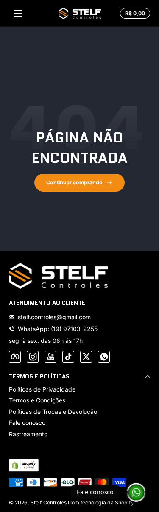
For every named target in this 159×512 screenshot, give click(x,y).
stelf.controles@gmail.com (54, 316)
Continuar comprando (74, 182)
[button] (134, 13)
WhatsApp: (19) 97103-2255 (58, 328)
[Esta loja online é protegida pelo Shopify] (24, 465)
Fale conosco (27, 422)
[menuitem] (79, 389)
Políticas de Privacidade (42, 389)
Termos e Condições (37, 400)
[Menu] (18, 13)
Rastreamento (28, 434)
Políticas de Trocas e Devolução (53, 411)
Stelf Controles (49, 502)
